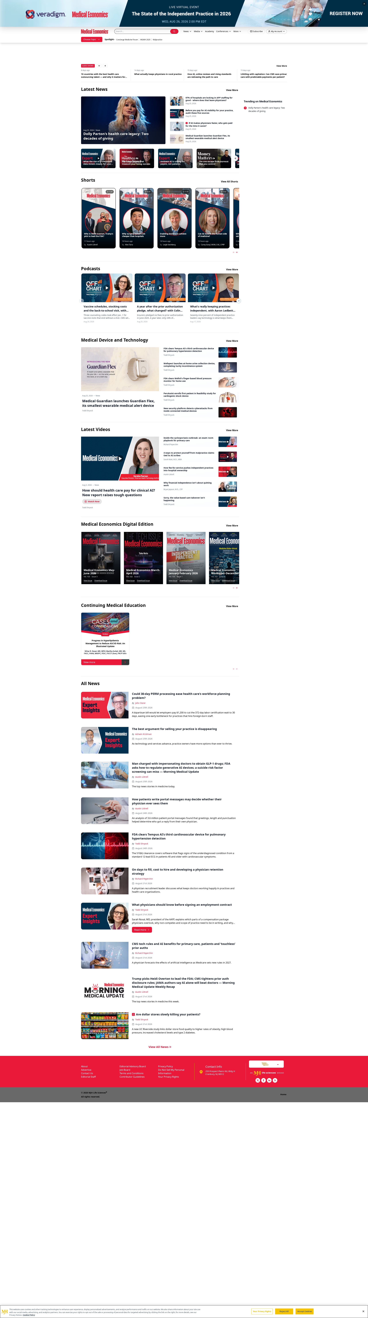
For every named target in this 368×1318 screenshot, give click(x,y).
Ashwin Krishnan (143, 734)
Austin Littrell (169, 474)
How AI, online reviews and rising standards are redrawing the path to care (103, 75)
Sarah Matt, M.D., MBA (173, 459)
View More (281, 65)
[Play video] (120, 458)
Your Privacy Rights (168, 1076)
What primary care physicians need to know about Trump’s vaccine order (209, 75)
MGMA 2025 (145, 39)
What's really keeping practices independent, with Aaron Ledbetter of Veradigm (213, 310)
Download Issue (100, 581)
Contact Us (87, 1073)
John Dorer (140, 703)
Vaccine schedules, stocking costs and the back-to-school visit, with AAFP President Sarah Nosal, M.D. (105, 310)
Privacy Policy (165, 1066)
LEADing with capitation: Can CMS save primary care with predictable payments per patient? (158, 75)
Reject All (284, 1311)
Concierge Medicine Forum (127, 39)
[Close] (363, 1311)
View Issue (88, 581)
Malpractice (157, 39)
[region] (184, 1311)
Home (283, 1094)
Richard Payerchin (171, 444)
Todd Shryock (169, 355)
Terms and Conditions (131, 1073)
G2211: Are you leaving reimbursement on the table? (264, 75)
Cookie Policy (29, 1315)
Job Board (125, 1069)
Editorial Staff (88, 1076)
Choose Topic (89, 39)
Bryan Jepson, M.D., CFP (173, 489)
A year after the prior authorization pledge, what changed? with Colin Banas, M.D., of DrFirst (160, 310)
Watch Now (93, 501)
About (84, 1066)
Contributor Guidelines (132, 1076)
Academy (209, 31)
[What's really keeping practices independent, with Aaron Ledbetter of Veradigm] (213, 288)
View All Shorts (229, 181)
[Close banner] (364, 4)
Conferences (222, 31)
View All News (158, 1047)
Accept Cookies (304, 1311)
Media (197, 31)
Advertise (86, 1069)
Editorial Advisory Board (133, 1066)
